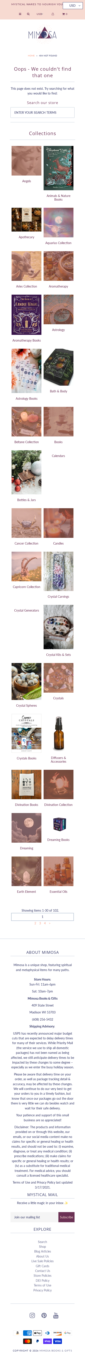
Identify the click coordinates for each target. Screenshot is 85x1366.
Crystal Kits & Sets (58, 655)
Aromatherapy (58, 286)
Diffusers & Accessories (58, 759)
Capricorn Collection (26, 587)
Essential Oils (58, 891)
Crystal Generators (26, 610)
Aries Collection (26, 286)
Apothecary (26, 237)
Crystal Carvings (58, 596)
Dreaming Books (58, 840)
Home (31, 55)
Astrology (58, 330)
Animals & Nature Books (58, 197)
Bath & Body (58, 391)
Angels (26, 181)
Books (58, 442)
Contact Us (42, 1271)
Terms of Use (42, 1285)
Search (42, 1242)
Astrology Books (26, 398)
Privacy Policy (42, 1290)
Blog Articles (42, 1251)
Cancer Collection (26, 543)
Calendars (58, 456)
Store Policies (42, 1275)
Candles (58, 543)
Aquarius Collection (58, 243)
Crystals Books (26, 758)
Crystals (58, 698)
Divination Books (26, 805)
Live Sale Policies (42, 1261)
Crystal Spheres (26, 705)
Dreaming (26, 848)
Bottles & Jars (26, 500)
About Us (42, 1256)
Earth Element (26, 891)
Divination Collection (58, 805)
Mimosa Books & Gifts (55, 1350)
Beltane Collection (26, 442)
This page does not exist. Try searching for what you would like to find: (42, 91)
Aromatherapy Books (26, 340)
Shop (42, 1246)
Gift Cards (42, 1266)
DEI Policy (42, 1280)
